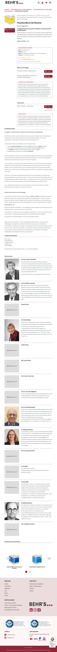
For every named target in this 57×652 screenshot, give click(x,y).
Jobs (6, 590)
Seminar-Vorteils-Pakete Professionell (13, 605)
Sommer (41, 17)
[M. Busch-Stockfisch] (12, 269)
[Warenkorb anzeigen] (46, 2)
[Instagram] (35, 610)
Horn (35, 15)
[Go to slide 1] (26, 572)
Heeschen (30, 15)
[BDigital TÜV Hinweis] (16, 623)
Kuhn (47, 15)
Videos (6, 593)
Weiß (46, 17)
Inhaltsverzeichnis (10, 30)
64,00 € (49, 106)
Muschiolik (29, 17)
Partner (6, 595)
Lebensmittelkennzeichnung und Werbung (14, 567)
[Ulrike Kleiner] (12, 330)
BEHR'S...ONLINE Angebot (35, 586)
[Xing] (39, 610)
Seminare (32, 588)
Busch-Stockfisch (21, 15)
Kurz (18, 17)
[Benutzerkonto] (42, 2)
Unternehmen (8, 586)
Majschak (23, 17)
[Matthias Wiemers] (12, 511)
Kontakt (6, 584)
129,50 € (49, 71)
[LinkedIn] (31, 610)
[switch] (52, 646)
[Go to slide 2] (30, 572)
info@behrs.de (8, 244)
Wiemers (19, 19)
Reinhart (35, 17)
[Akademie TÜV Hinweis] (41, 623)
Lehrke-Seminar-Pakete (10, 603)
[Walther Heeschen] (12, 291)
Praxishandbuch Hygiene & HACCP (37, 567)
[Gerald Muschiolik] (12, 416)
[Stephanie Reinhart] (12, 437)
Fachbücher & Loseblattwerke (36, 584)
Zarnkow (25, 19)
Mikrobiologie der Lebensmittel (12, 609)
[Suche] (39, 2)
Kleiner (39, 15)
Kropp (43, 15)
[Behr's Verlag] (14, 2)
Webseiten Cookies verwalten (44, 650)
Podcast (31, 590)
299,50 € (49, 76)
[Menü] (50, 2)
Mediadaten (7, 588)
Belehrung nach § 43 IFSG (10, 607)
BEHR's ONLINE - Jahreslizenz (25, 106)
